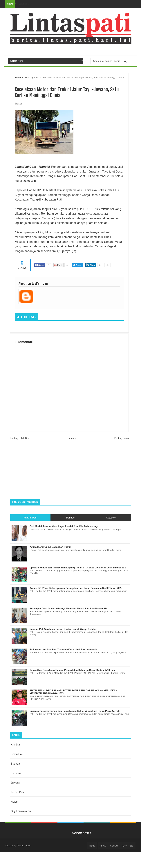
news (14, 801)
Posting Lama (121, 438)
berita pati (17, 754)
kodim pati (17, 792)
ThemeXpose (23, 845)
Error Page (127, 845)
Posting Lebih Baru (20, 438)
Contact (114, 845)
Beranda (72, 438)
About (103, 845)
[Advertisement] (70, 469)
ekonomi (16, 773)
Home (18, 77)
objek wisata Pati (21, 811)
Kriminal (15, 744)
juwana (15, 782)
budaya (15, 763)
